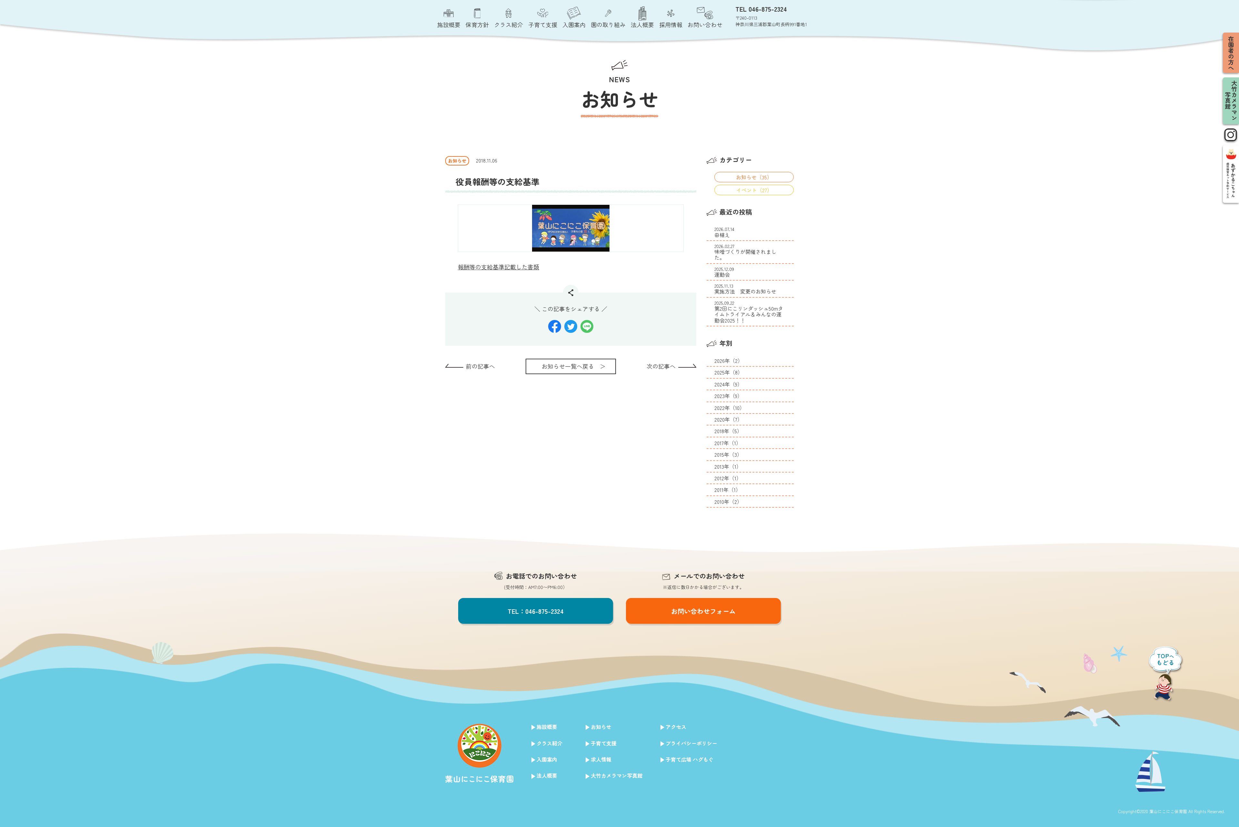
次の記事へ (661, 366)
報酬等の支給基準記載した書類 (498, 267)
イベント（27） (754, 190)
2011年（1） (727, 489)
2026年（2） (728, 360)
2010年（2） (728, 501)
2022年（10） (729, 408)
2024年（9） (728, 384)
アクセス (676, 727)
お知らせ (601, 727)
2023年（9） (728, 396)
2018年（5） (728, 431)
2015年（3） (728, 454)
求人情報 (601, 759)
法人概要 (547, 775)
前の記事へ (480, 366)
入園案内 (547, 759)
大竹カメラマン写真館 (616, 775)
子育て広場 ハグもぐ (689, 759)
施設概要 (547, 727)
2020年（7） (728, 419)
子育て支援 (604, 743)
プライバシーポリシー (691, 743)
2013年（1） (727, 466)
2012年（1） (727, 478)
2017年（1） (727, 443)
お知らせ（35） (754, 177)
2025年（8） (728, 372)
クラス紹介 (549, 743)
